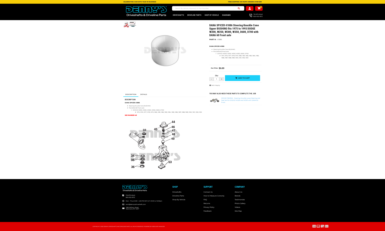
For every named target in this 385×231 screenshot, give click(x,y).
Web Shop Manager (158, 226)
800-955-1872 (130, 197)
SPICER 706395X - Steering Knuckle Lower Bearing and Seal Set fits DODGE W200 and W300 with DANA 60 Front (240, 100)
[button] (208, 8)
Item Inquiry (215, 85)
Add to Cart (244, 78)
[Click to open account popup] (249, 8)
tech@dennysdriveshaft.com (136, 204)
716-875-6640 (130, 195)
